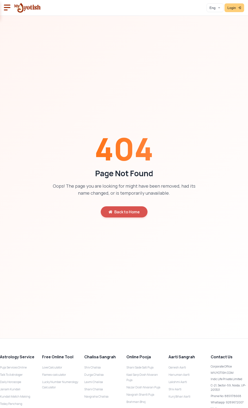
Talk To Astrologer (11, 375)
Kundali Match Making (15, 396)
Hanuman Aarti (179, 375)
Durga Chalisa (94, 375)
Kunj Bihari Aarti (179, 396)
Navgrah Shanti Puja (140, 394)
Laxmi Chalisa (93, 382)
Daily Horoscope (10, 382)
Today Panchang (11, 404)
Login (231, 8)
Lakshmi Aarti (178, 382)
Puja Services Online (13, 367)
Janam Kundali (10, 389)
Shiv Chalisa (92, 367)
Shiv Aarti (175, 389)
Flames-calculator (54, 375)
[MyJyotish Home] (27, 8)
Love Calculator (52, 367)
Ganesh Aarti (177, 367)
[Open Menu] (7, 7)
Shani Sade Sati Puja (140, 367)
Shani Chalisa (93, 389)
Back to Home (127, 212)
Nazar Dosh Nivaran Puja (143, 387)
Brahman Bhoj (136, 402)
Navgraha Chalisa (96, 396)
